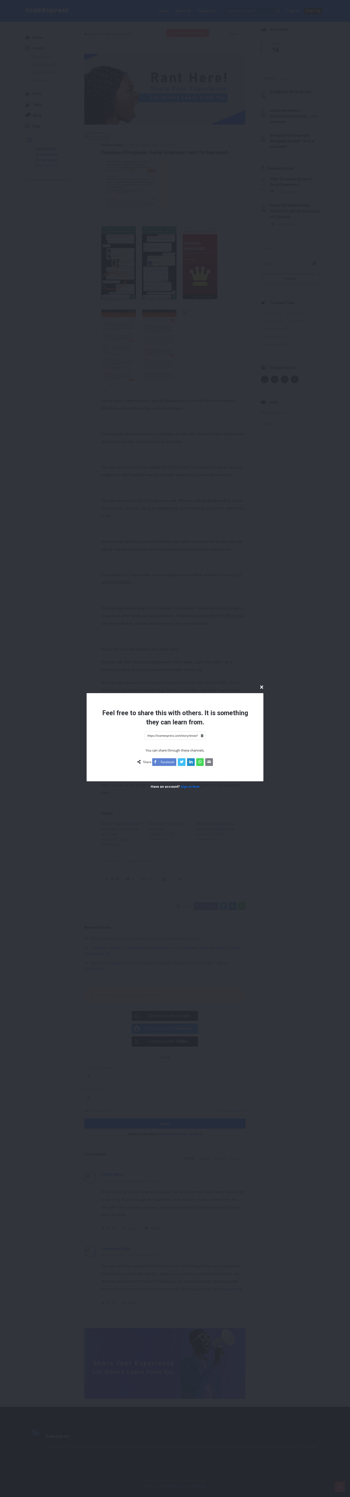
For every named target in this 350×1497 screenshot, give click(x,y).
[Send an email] (209, 762)
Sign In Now (190, 786)
